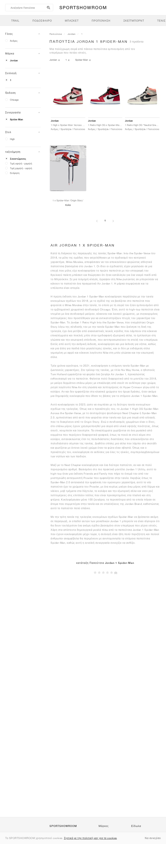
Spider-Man (16, 119)
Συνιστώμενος (18, 158)
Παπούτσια (55, 34)
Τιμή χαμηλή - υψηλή (21, 168)
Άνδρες (14, 40)
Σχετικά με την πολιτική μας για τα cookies (90, 838)
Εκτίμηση (14, 173)
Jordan (14, 60)
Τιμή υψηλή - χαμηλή (21, 163)
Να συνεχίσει (153, 838)
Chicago (14, 99)
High (12, 139)
